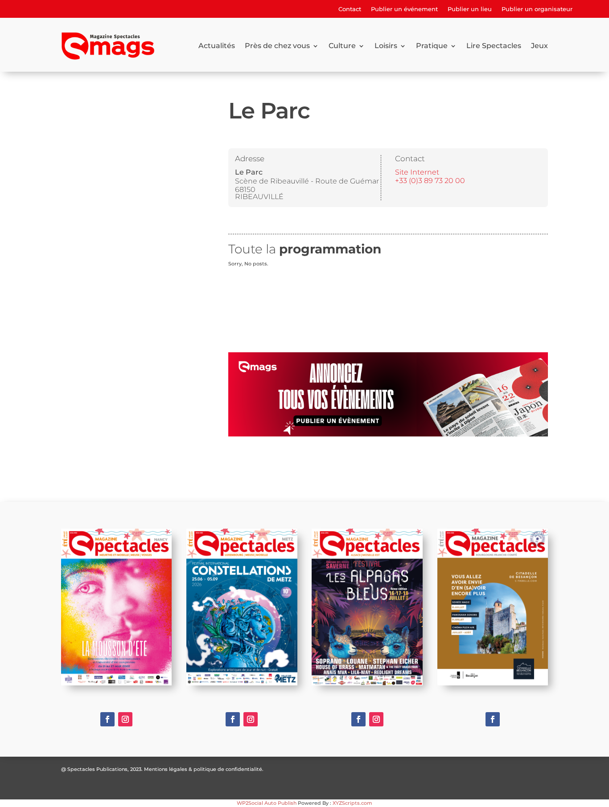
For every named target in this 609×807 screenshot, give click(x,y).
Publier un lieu (470, 9)
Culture (342, 45)
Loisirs (385, 45)
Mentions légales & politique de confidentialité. (203, 769)
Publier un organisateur (537, 9)
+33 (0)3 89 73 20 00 (430, 180)
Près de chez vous (277, 45)
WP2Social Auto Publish (266, 803)
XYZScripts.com (352, 803)
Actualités (216, 45)
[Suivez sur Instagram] (125, 719)
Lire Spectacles (493, 45)
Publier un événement (404, 9)
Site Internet (417, 172)
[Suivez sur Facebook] (107, 719)
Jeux (539, 45)
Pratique (432, 45)
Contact (349, 9)
